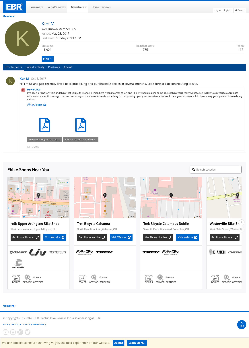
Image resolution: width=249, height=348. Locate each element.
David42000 (33, 89)
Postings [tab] (54, 67)
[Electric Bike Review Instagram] (20, 332)
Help (5, 324)
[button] (42, 6)
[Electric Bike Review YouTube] (6, 332)
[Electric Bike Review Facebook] (13, 332)
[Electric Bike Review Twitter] (27, 332)
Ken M (24, 79)
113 (240, 49)
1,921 (48, 49)
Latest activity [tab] (35, 67)
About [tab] (68, 67)
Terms (14, 324)
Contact (25, 324)
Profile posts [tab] (13, 67)
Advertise (38, 324)
